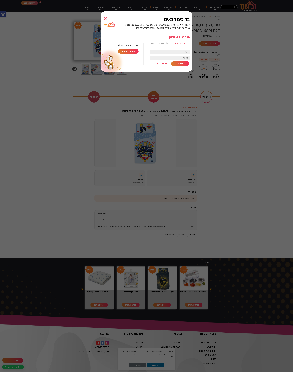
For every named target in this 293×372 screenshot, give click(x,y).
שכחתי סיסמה (161, 63)
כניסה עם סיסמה (180, 43)
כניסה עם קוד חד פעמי (159, 43)
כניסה (180, 63)
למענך (181, 25)
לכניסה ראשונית (128, 51)
